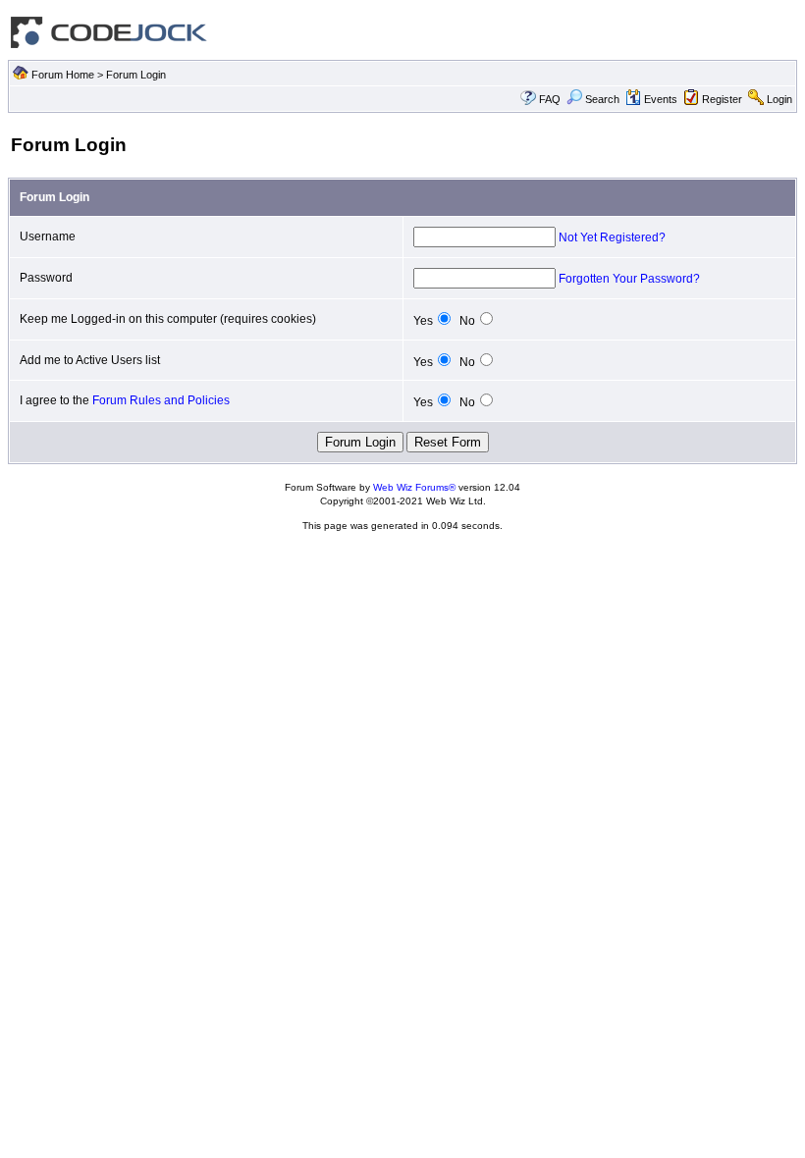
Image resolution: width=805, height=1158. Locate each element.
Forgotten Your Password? (629, 279)
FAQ (550, 99)
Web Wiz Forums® (414, 487)
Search (602, 99)
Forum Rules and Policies (161, 400)
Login (779, 99)
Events (660, 99)
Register (722, 99)
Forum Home (62, 74)
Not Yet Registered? (612, 237)
